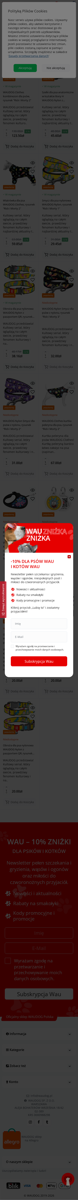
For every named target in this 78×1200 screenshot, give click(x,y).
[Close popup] (69, 556)
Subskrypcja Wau (39, 661)
